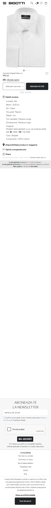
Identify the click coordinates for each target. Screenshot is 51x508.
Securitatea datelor (25, 463)
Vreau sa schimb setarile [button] (25, 495)
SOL (25, 474)
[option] (25, 37)
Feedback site (25, 467)
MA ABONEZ (25, 439)
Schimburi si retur (25, 459)
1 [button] (24, 70)
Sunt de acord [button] (25, 501)
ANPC (25, 470)
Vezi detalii (34, 166)
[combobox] (14, 86)
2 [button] (26, 70)
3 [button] (28, 70)
